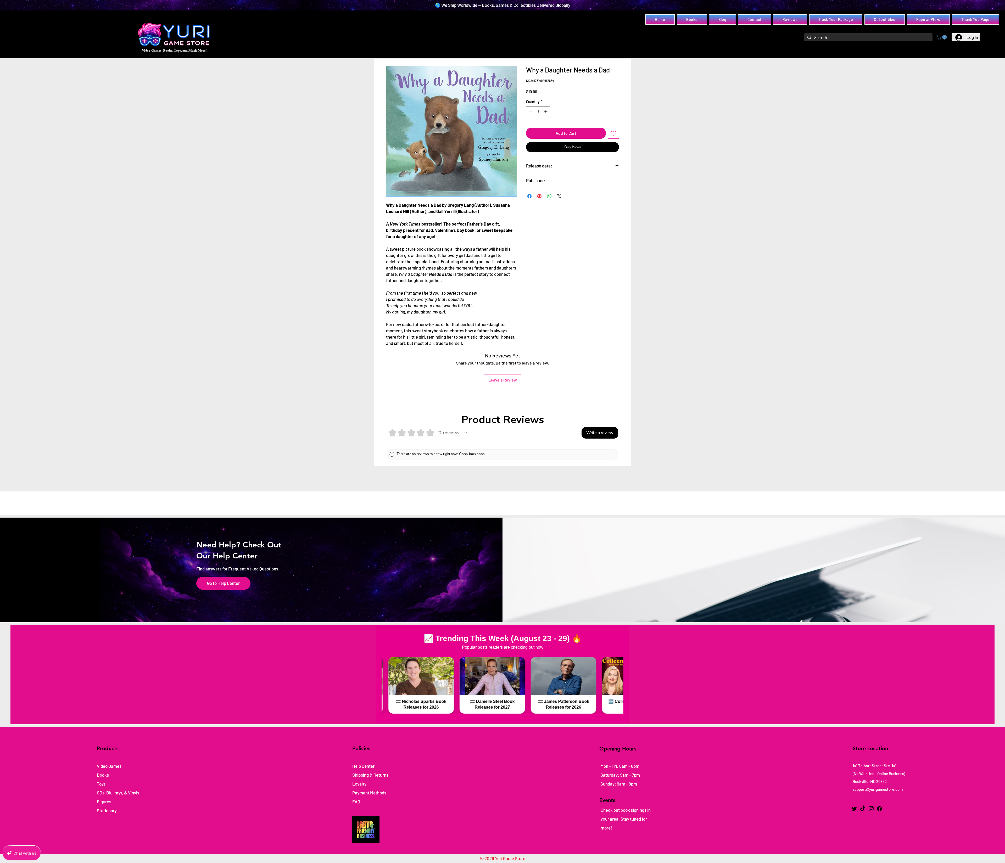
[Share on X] (559, 196)
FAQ (356, 801)
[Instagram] (871, 808)
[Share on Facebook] (529, 196)
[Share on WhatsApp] (549, 196)
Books (103, 774)
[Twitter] (854, 808)
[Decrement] (530, 111)
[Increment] (546, 111)
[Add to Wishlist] (613, 133)
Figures (104, 801)
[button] (942, 37)
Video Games (109, 766)
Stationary (107, 810)
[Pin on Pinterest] (539, 196)
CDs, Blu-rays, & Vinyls (118, 792)
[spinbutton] (538, 111)
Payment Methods (369, 792)
